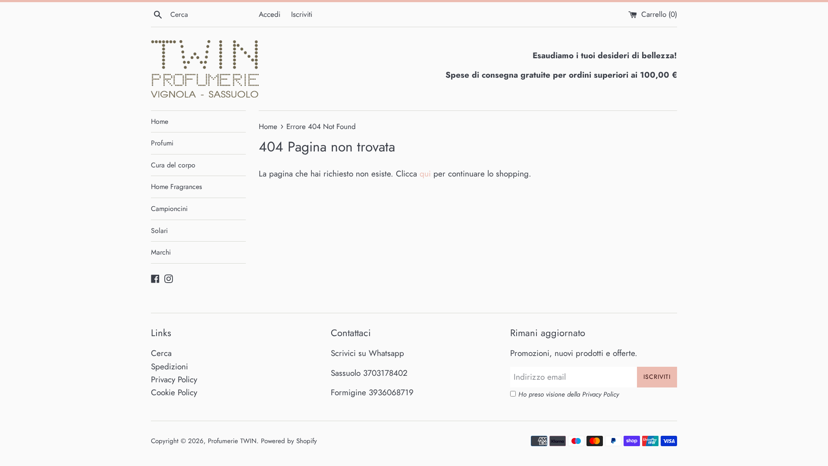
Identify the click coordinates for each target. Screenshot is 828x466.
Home (159, 121)
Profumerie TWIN (232, 441)
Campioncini (169, 209)
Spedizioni (169, 366)
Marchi (161, 252)
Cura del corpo (173, 165)
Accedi (269, 14)
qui (425, 173)
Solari (159, 231)
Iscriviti (301, 14)
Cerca (161, 353)
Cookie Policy (174, 392)
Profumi (162, 143)
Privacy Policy (174, 379)
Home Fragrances (176, 187)
